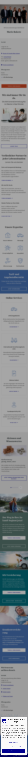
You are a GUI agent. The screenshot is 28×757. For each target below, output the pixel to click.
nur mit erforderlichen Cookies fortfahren (13, 746)
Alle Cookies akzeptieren (13, 751)
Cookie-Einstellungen (13, 742)
